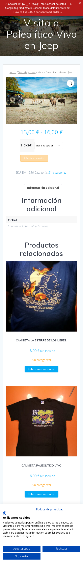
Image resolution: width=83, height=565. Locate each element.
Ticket (26, 145)
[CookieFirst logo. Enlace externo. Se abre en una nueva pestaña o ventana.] (4, 513)
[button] (70, 83)
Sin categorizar (27, 72)
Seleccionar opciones (41, 369)
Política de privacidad (49, 509)
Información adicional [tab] (43, 188)
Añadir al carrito (34, 158)
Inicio (13, 72)
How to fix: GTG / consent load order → (38, 11)
